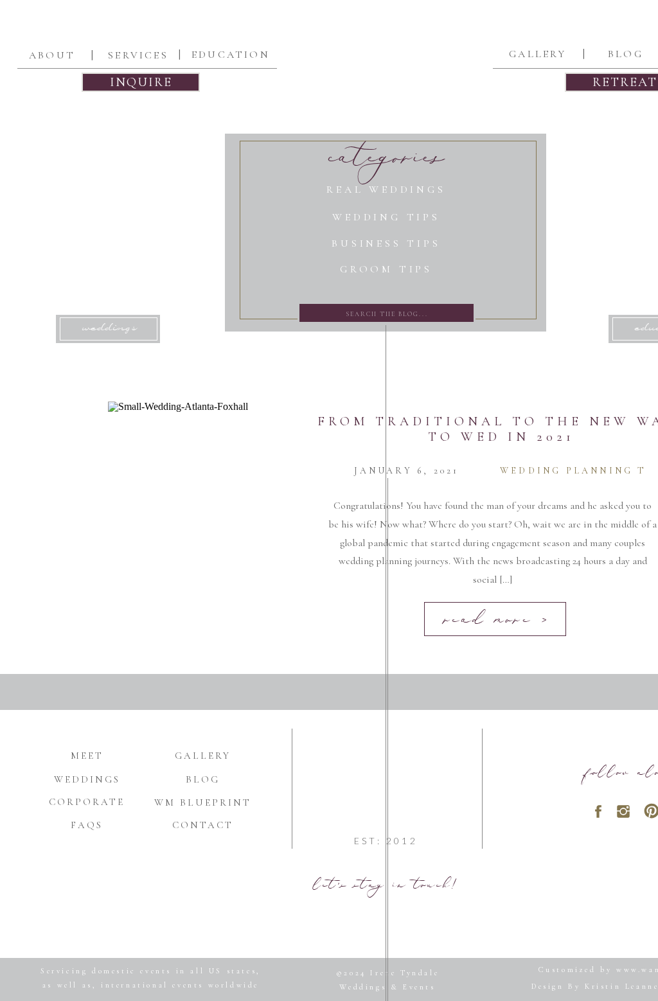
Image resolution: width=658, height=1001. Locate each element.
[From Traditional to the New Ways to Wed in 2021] (204, 522)
